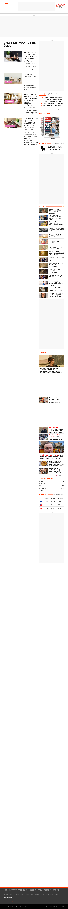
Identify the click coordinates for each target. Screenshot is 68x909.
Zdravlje (11, 894)
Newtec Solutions (54, 906)
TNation (62, 906)
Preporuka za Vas (44, 352)
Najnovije (42, 94)
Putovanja (27, 894)
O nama (56, 894)
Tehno (42, 894)
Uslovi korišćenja (8, 897)
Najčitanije (50, 94)
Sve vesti (42, 206)
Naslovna (6, 894)
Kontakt (11, 901)
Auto (46, 894)
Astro (62, 143)
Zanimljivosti (37, 894)
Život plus (16, 894)
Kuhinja (21, 894)
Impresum (6, 901)
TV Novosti (50, 894)
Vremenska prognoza (46, 478)
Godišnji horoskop (56, 143)
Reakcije (56, 94)
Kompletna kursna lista (58, 494)
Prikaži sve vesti (45, 109)
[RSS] (63, 207)
